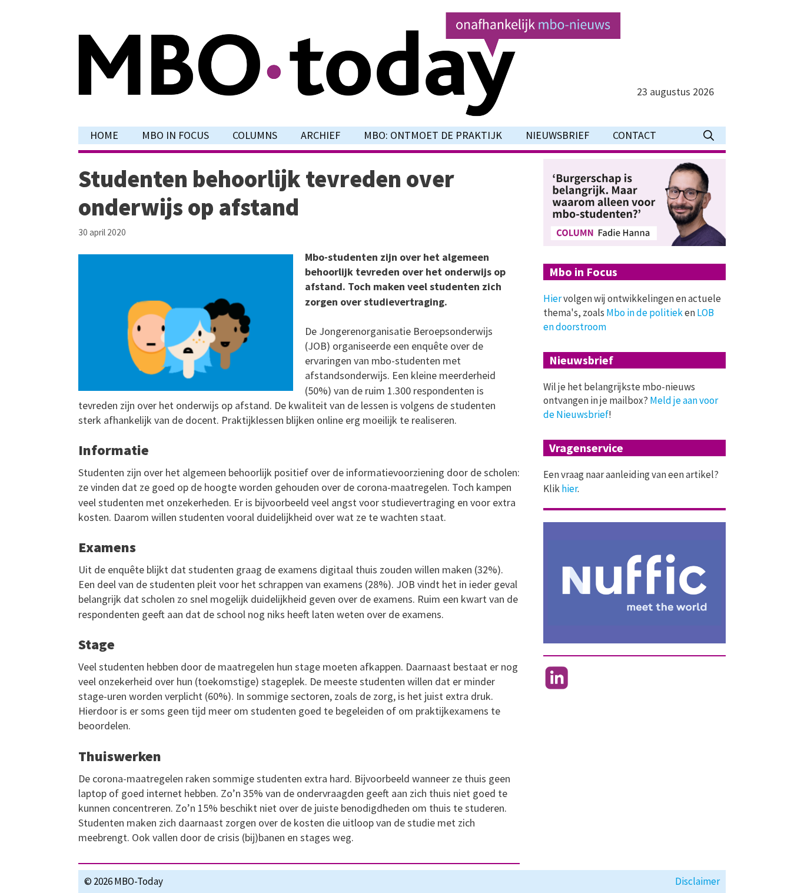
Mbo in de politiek (644, 312)
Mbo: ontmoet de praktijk (433, 135)
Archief (320, 135)
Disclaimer (697, 881)
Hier (552, 298)
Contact (634, 135)
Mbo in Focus (175, 135)
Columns (254, 135)
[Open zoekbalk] (709, 135)
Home (104, 135)
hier (569, 488)
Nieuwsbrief (557, 135)
